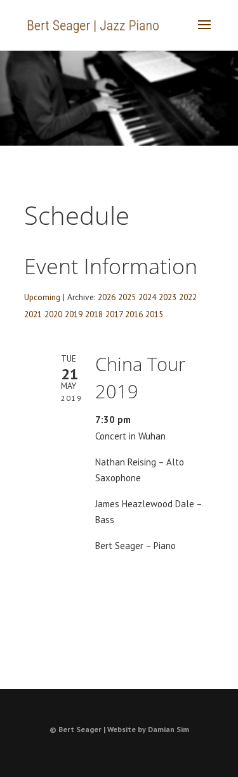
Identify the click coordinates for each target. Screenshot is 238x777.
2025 (127, 297)
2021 (33, 314)
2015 (154, 314)
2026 (107, 297)
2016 (134, 314)
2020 (53, 314)
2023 (167, 297)
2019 (74, 314)
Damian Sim (168, 729)
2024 (147, 297)
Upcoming (42, 297)
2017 (113, 314)
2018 (94, 314)
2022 (188, 297)
